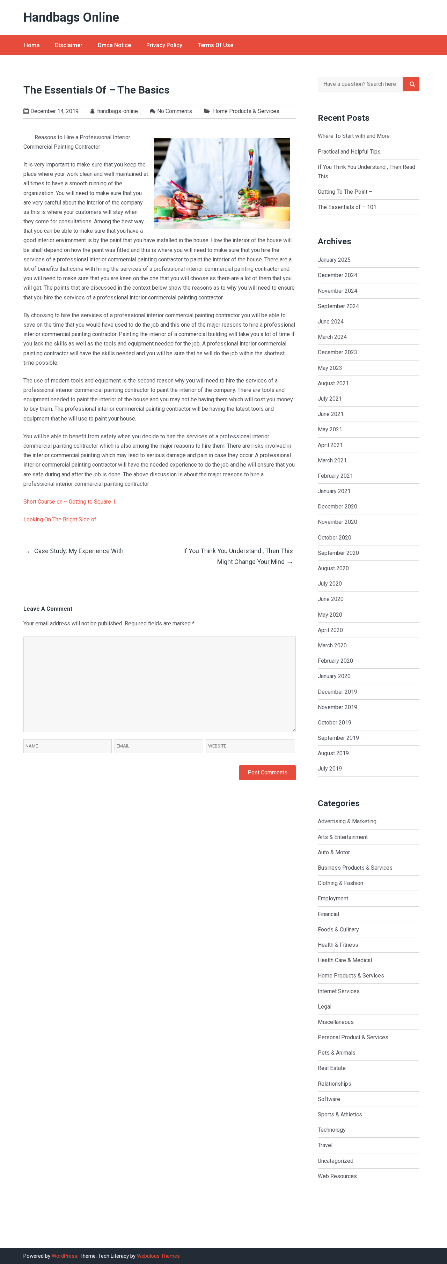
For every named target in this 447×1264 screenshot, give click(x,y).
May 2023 (330, 368)
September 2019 (338, 738)
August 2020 (333, 568)
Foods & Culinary (338, 929)
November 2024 (337, 291)
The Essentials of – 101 (347, 207)
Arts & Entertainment (343, 837)
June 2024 (331, 321)
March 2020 (332, 645)
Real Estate (332, 1068)
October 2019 (334, 722)
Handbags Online (71, 17)
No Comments (174, 111)
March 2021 (332, 460)
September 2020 (338, 553)
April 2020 (330, 630)
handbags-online (117, 111)
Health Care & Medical (345, 960)
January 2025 (334, 259)
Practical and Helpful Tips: (350, 151)
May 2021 (330, 429)
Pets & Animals (337, 1052)
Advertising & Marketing (347, 821)
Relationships (334, 1083)
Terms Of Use (215, 45)
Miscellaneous (336, 1022)
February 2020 (335, 660)
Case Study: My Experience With (75, 550)
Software (329, 1099)
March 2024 (332, 337)
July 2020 (330, 583)
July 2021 (330, 398)
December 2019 (337, 692)
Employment (333, 898)
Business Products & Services (355, 867)
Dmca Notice (114, 45)
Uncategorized (335, 1161)
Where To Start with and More (354, 136)
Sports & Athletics (340, 1114)
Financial (328, 914)
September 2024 (338, 306)
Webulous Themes (158, 1256)
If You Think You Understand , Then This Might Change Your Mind (238, 556)
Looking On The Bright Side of (59, 519)
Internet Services (339, 991)
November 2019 (337, 707)
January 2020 (334, 676)
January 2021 (334, 491)
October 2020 (334, 537)
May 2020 (330, 614)
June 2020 (331, 599)
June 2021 (331, 414)
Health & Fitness (338, 945)
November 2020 (337, 522)
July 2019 (330, 768)
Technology (332, 1130)
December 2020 (337, 506)
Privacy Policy (164, 45)
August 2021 (333, 383)
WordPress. (65, 1256)
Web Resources (337, 1176)
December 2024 (337, 275)
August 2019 (333, 753)
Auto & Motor (334, 852)
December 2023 (337, 352)
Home (31, 45)
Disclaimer (68, 45)
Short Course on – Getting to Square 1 (69, 501)
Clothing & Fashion (340, 883)
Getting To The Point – (345, 191)
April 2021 (330, 445)
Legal (324, 1006)
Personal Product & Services (353, 1037)
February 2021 (335, 476)
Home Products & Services (246, 111)
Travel (325, 1145)
